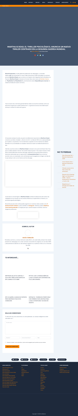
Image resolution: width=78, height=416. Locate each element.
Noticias (7, 5)
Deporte (42, 374)
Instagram (31, 205)
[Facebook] (43, 55)
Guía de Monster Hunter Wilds (9, 372)
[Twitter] (73, 2)
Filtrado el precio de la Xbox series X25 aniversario (68, 169)
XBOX (23, 374)
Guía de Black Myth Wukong (8, 375)
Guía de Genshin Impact (7, 380)
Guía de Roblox (5, 374)
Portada (3, 5)
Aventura (43, 369)
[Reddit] (35, 55)
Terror (42, 390)
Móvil (23, 375)
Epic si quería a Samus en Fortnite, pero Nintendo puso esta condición (16, 299)
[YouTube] (75, 2)
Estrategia (43, 375)
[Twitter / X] (28, 248)
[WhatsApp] (40, 55)
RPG (41, 383)
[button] (33, 2)
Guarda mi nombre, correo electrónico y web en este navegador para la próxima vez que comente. (26, 342)
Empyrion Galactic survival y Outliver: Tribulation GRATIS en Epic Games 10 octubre (15, 277)
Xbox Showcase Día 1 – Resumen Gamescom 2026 (68, 157)
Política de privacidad (64, 372)
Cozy (42, 372)
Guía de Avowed (6, 370)
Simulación (43, 387)
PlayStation (24, 370)
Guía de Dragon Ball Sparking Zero (10, 382)
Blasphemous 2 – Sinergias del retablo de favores (68, 185)
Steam (23, 369)
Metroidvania (43, 377)
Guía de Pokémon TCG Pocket (9, 377)
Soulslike (42, 388)
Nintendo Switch (25, 372)
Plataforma (43, 378)
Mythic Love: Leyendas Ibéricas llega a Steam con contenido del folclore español (39, 277)
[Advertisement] (39, 59)
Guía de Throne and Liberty (8, 378)
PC (22, 367)
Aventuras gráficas (45, 370)
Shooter (42, 385)
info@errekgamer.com (64, 370)
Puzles (42, 380)
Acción (42, 367)
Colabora (62, 369)
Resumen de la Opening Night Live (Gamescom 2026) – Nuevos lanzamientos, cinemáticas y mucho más (69, 178)
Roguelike (43, 382)
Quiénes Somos (63, 367)
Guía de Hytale (5, 387)
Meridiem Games (44, 79)
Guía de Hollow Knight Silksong (9, 385)
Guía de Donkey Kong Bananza (9, 383)
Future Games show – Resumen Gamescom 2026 (67, 163)
